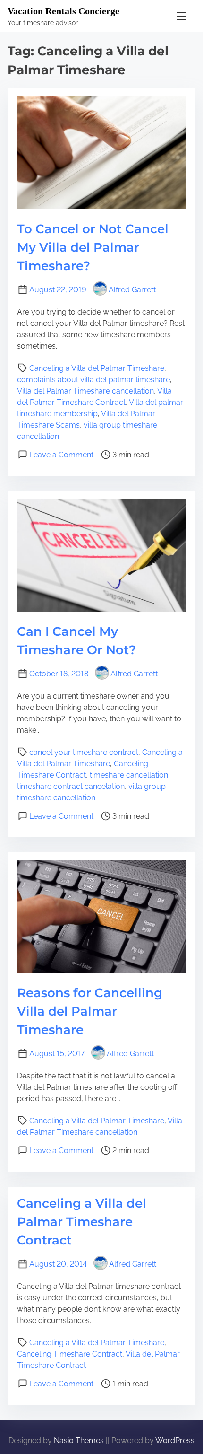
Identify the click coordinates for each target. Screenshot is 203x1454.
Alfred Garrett (132, 289)
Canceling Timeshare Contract (69, 1353)
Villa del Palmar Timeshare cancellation (85, 390)
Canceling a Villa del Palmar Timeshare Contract (81, 1222)
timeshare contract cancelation (71, 786)
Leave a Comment (61, 454)
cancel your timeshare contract (83, 752)
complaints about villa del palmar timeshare (93, 379)
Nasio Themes (80, 1440)
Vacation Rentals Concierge (63, 11)
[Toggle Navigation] (181, 16)
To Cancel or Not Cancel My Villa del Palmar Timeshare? (93, 247)
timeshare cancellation (129, 775)
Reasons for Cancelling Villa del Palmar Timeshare (89, 1011)
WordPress (175, 1440)
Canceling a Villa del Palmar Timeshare (96, 368)
